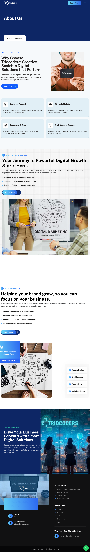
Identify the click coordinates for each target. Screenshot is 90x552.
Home (9, 38)
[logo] (11, 3)
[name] (85, 3)
